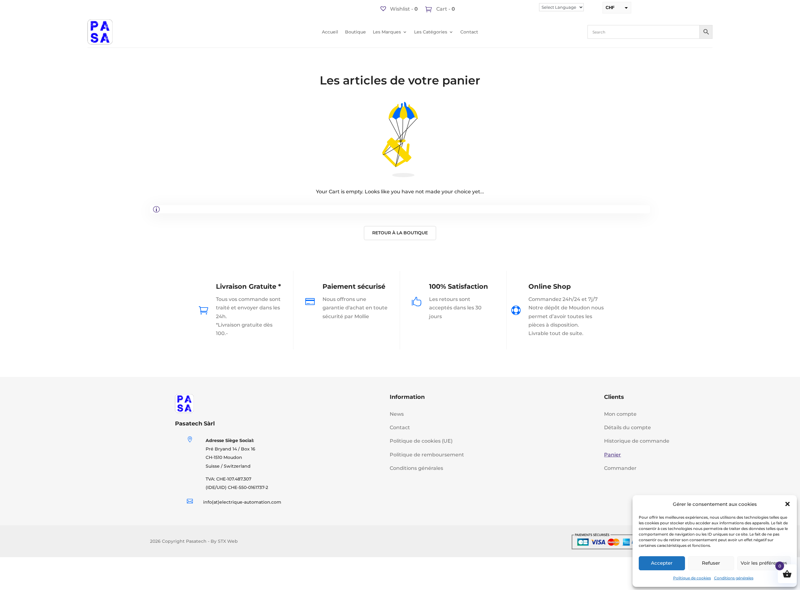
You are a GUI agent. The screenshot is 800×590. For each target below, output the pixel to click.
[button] (787, 504)
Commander (620, 468)
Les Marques (387, 32)
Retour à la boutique (400, 233)
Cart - (445, 9)
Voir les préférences (764, 563)
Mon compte (620, 414)
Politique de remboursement (427, 455)
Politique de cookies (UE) (421, 441)
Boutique (355, 32)
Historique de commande (636, 441)
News (397, 414)
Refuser (711, 563)
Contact (469, 32)
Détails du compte (627, 427)
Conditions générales (733, 578)
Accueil (330, 32)
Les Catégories (430, 32)
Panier (612, 455)
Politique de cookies (692, 578)
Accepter (661, 563)
